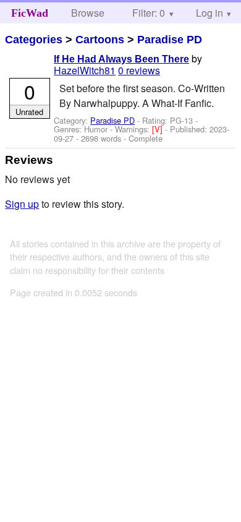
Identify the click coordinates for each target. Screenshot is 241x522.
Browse (87, 13)
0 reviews (139, 70)
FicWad (29, 13)
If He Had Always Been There (121, 59)
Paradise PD (169, 39)
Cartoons (99, 39)
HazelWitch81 (85, 70)
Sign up (22, 204)
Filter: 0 (148, 13)
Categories (33, 39)
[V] (158, 129)
